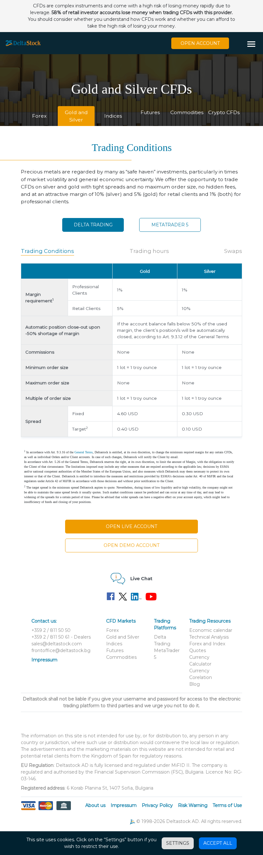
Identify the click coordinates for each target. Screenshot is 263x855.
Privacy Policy (157, 805)
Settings (177, 843)
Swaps (233, 251)
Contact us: (44, 621)
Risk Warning (193, 805)
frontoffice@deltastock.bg (60, 650)
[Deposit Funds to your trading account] (46, 809)
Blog (194, 684)
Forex (39, 116)
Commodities (186, 112)
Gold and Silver (76, 116)
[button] (253, 44)
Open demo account (131, 545)
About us (95, 805)
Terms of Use (227, 805)
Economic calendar (210, 630)
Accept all (217, 843)
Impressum (44, 660)
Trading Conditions (47, 251)
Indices (113, 116)
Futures (150, 112)
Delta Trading (93, 225)
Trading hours (149, 251)
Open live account (131, 526)
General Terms (83, 452)
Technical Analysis (209, 637)
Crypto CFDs (224, 112)
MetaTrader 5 (169, 225)
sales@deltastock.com (56, 644)
